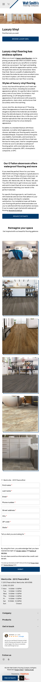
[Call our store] (21, 678)
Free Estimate (10, 678)
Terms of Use (29, 670)
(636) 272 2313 (8, 585)
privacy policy (21, 551)
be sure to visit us (15, 210)
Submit (20, 569)
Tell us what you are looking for (12, 534)
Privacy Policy (35, 563)
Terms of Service (8, 565)
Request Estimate (20, 216)
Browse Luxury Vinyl (20, 39)
